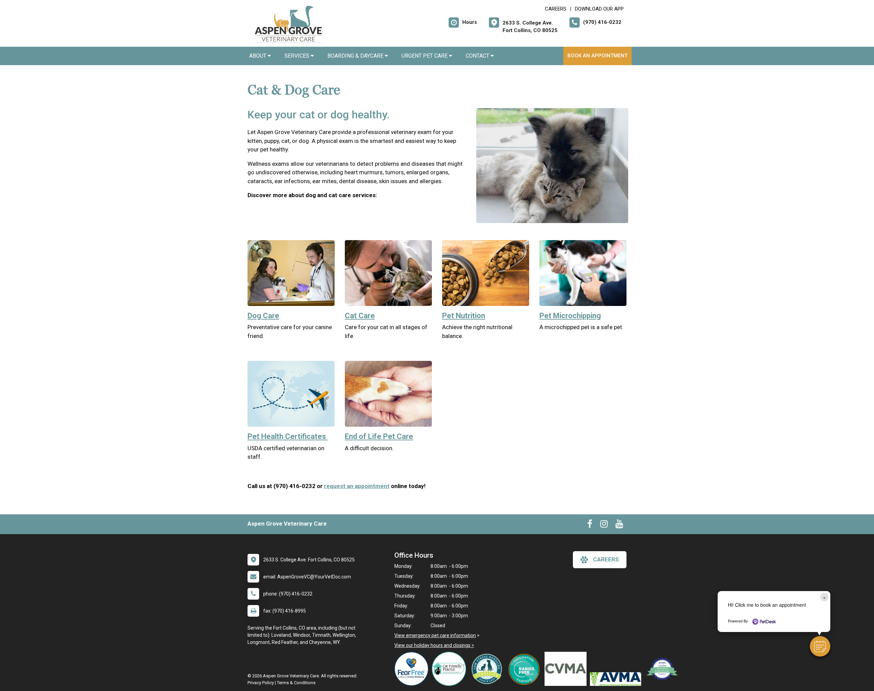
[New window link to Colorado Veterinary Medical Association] (567, 669)
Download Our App (599, 9)
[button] (820, 646)
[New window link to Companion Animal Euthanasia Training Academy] (663, 669)
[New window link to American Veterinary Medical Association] (617, 679)
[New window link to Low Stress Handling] (488, 669)
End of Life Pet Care (379, 436)
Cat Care (360, 315)
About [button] (258, 56)
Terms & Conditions (296, 682)
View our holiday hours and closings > (434, 645)
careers (606, 559)
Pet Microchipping (570, 315)
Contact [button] (478, 56)
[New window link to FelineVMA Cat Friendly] (450, 669)
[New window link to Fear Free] (413, 669)
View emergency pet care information (435, 635)
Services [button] (297, 56)
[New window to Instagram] (604, 525)
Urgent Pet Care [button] (425, 56)
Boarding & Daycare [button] (356, 56)
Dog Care (263, 315)
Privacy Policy (261, 682)
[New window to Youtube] (619, 525)
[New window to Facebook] (590, 525)
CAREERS (555, 9)
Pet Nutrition (463, 315)
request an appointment (357, 486)
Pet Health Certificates (288, 436)
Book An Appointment (597, 56)
